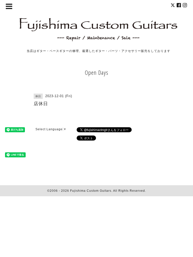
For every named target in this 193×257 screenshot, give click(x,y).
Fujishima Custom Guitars (90, 190)
